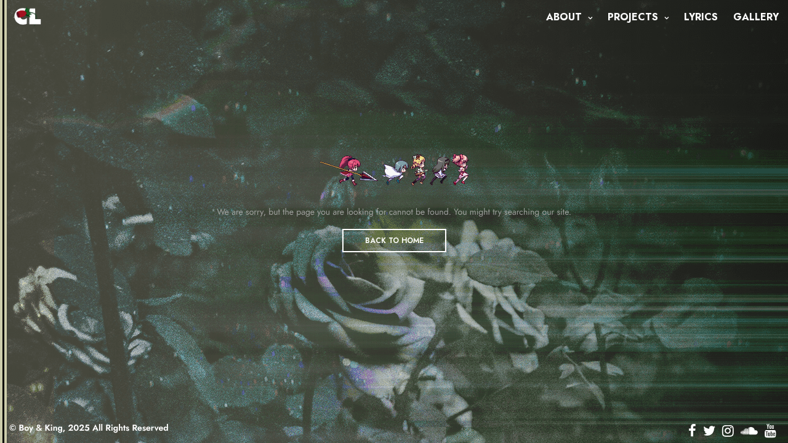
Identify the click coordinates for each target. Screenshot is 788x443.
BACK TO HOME (394, 240)
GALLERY (756, 17)
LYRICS (701, 17)
